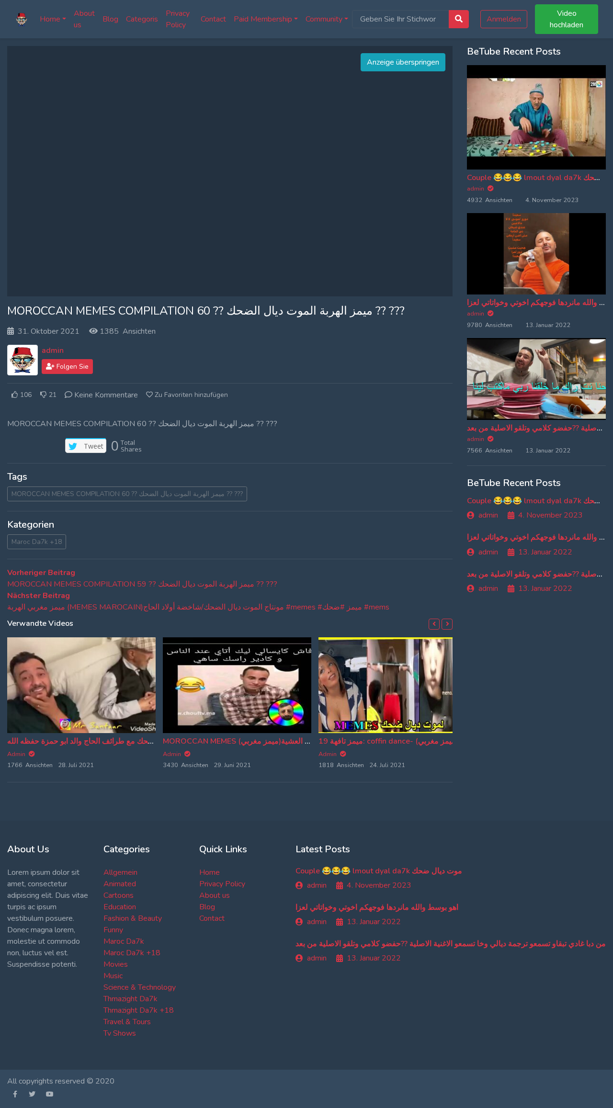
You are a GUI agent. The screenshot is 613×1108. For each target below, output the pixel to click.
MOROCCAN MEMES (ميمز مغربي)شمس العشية (244, 741)
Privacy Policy (178, 19)
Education (119, 907)
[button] (434, 624)
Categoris (142, 19)
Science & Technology (139, 987)
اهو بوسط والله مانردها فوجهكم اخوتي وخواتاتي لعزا (376, 907)
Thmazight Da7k (130, 999)
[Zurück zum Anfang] (27, 1051)
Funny (113, 930)
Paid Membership (263, 19)
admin (53, 350)
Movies (115, 964)
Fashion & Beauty (132, 918)
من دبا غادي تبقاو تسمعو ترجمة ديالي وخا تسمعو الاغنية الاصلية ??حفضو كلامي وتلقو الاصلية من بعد (450, 943)
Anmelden (504, 19)
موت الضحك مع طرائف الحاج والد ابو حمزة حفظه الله (91, 741)
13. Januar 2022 (545, 552)
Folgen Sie (72, 366)
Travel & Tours (127, 1022)
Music (113, 976)
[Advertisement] (230, 171)
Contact (213, 19)
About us (84, 19)
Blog (110, 19)
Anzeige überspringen (403, 62)
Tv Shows (119, 1033)
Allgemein (120, 872)
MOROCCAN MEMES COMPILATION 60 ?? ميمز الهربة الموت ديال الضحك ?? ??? (127, 493)
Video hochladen (566, 19)
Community (324, 19)
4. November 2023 (550, 515)
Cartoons (118, 895)
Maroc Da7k (123, 941)
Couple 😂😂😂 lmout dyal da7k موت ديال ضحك (378, 871)
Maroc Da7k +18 (36, 541)
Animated (119, 884)
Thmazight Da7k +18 (138, 1010)
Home (50, 19)
